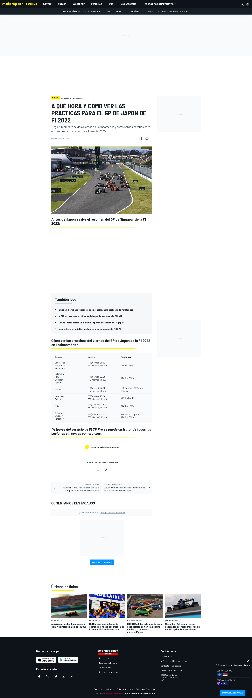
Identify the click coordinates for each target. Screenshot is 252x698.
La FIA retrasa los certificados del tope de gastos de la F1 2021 (90, 316)
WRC (111, 4)
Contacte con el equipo (171, 666)
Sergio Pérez (133, 11)
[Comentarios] (148, 138)
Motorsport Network (113, 693)
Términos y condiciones (104, 689)
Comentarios (166, 656)
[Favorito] (141, 138)
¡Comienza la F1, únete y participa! (173, 11)
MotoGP (62, 4)
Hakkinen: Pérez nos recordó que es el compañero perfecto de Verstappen (95, 309)
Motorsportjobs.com (107, 663)
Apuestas (149, 11)
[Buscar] (242, 4)
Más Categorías (128, 4)
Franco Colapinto (114, 11)
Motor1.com (103, 658)
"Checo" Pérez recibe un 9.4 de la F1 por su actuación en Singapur (91, 322)
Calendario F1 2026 (91, 11)
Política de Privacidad (145, 689)
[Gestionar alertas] (105, 469)
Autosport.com (105, 667)
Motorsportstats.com (108, 672)
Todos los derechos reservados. (140, 693)
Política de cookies (125, 689)
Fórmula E (96, 4)
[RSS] (72, 676)
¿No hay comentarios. (102, 512)
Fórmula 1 (31, 4)
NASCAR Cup (79, 4)
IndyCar (47, 4)
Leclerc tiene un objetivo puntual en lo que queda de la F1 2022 (89, 329)
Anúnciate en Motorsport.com (174, 661)
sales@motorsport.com (171, 670)
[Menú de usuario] (248, 4)
